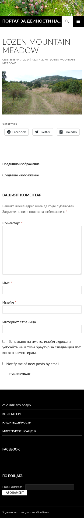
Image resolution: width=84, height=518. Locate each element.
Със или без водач (16, 405)
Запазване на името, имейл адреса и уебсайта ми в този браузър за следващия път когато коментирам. (41, 347)
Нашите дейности (16, 422)
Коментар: (12, 223)
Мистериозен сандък (19, 431)
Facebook (11, 449)
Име (7, 283)
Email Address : (13, 487)
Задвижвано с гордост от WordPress (25, 512)
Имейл (9, 302)
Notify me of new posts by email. (33, 364)
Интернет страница (19, 322)
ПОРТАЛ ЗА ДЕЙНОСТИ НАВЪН (32, 21)
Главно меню (78, 21)
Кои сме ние (12, 414)
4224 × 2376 (40, 59)
